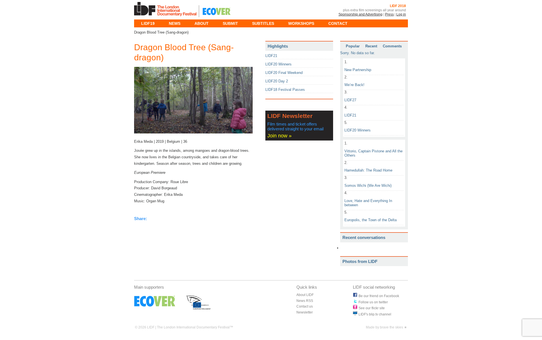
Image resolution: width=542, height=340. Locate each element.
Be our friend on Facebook (379, 296)
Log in (401, 14)
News (174, 23)
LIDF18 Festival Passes (285, 89)
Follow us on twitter (373, 302)
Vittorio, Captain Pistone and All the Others (373, 153)
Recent (371, 46)
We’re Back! (354, 85)
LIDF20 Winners (357, 130)
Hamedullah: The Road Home (368, 170)
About (201, 23)
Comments (392, 46)
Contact (338, 23)
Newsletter (304, 312)
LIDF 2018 (398, 6)
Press (389, 14)
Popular (353, 46)
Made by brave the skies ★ (386, 327)
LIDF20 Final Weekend (284, 73)
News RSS (304, 301)
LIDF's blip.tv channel (375, 314)
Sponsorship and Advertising (360, 14)
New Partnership (357, 70)
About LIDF (305, 295)
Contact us (304, 306)
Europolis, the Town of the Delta (370, 220)
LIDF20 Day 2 (276, 81)
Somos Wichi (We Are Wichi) (368, 185)
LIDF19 (148, 23)
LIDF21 (350, 115)
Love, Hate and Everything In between (368, 203)
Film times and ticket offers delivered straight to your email (295, 126)
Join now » (279, 136)
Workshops (301, 23)
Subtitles (263, 23)
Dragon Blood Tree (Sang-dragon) (184, 52)
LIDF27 (350, 100)
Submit (230, 23)
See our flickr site (372, 308)
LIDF (166, 9)
